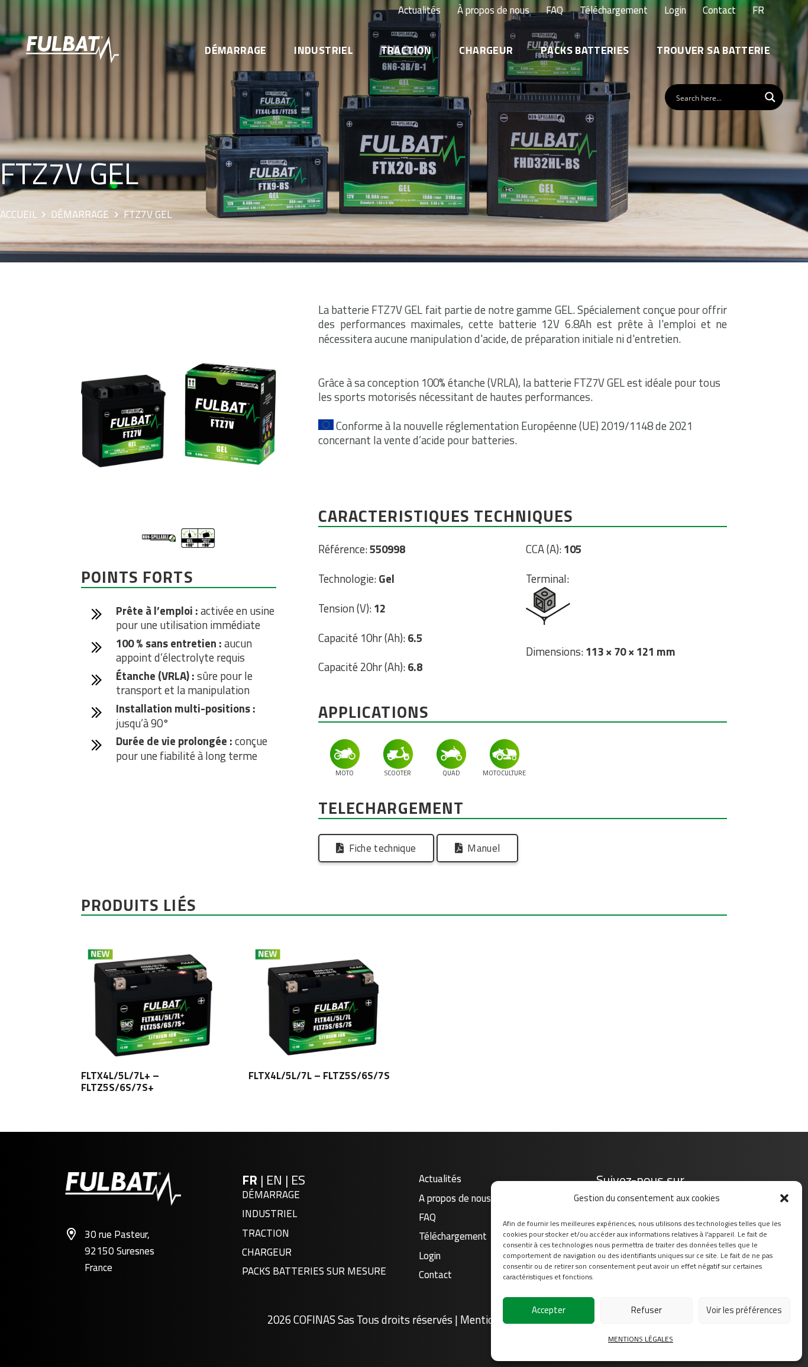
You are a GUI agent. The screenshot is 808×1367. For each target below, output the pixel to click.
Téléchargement (453, 1236)
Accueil (18, 215)
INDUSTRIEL (269, 1213)
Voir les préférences (744, 1310)
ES (298, 1180)
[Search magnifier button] (770, 97)
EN (275, 1180)
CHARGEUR (267, 1252)
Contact (435, 1274)
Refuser (646, 1310)
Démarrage (80, 215)
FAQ (427, 1217)
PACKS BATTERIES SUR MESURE (314, 1271)
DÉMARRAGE (271, 1194)
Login (430, 1255)
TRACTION (265, 1233)
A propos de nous (455, 1198)
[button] (784, 1198)
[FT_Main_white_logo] (72, 49)
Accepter (548, 1310)
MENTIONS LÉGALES (640, 1338)
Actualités (440, 1178)
